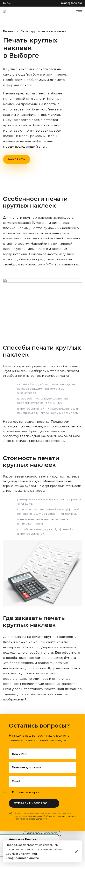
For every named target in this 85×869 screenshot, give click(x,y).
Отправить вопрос (30, 803)
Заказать (16, 159)
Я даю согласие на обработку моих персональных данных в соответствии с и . (45, 816)
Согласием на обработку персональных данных (51, 816)
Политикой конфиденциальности (31, 819)
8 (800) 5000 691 (71, 3)
